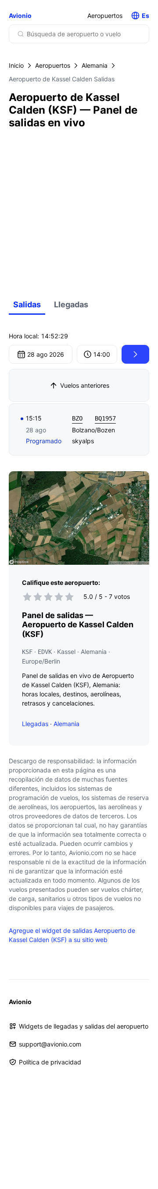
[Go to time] (135, 354)
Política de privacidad (50, 1062)
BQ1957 (105, 418)
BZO (77, 418)
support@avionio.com (50, 1044)
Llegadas (71, 304)
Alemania (95, 65)
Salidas (27, 304)
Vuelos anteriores (84, 385)
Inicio (16, 65)
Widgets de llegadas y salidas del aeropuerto (83, 1026)
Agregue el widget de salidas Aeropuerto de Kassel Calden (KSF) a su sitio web (72, 935)
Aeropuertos (104, 15)
